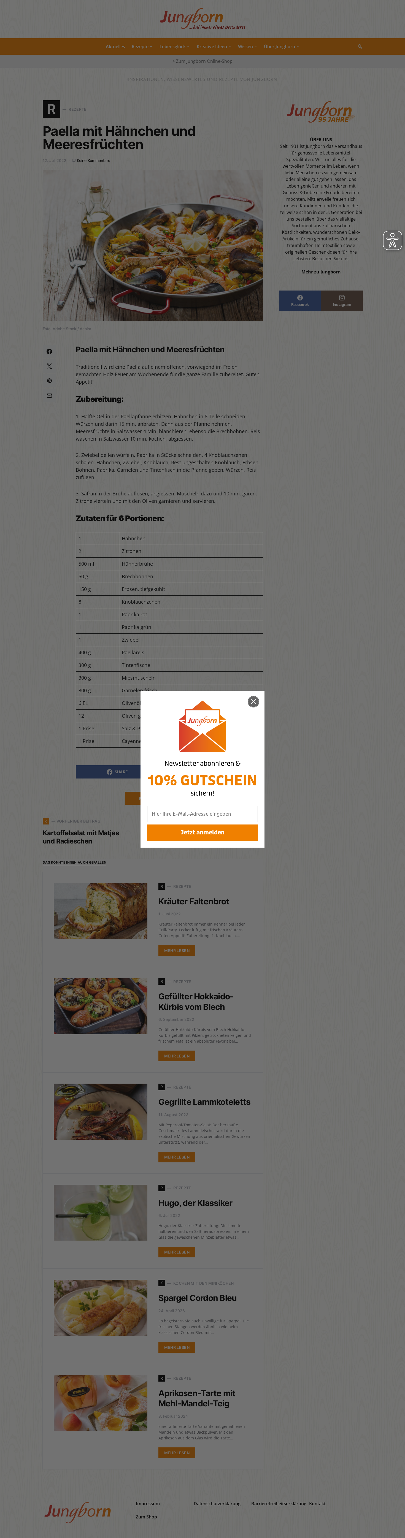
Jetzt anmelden (203, 832)
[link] (202, 726)
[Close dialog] (253, 701)
